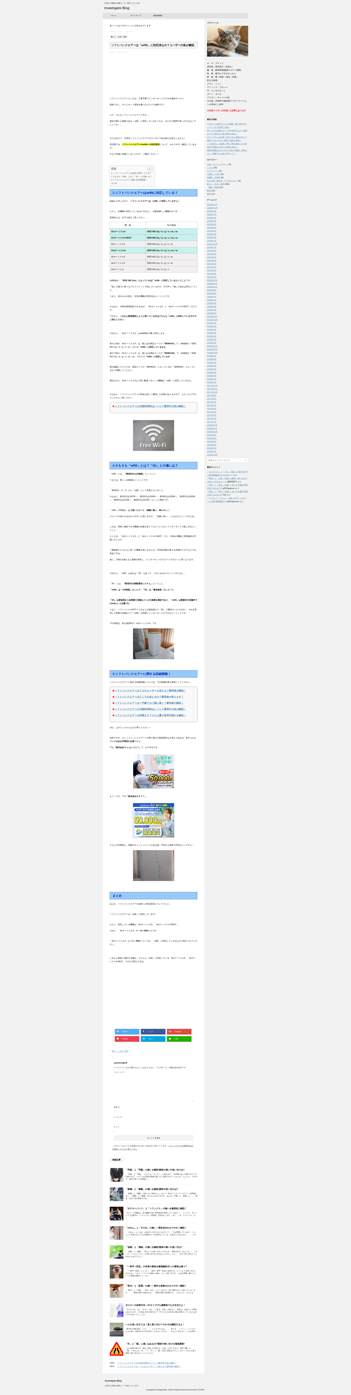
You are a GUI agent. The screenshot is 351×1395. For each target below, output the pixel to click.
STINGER (201, 1390)
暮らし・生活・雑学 (120, 1051)
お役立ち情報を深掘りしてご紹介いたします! (121, 1386)
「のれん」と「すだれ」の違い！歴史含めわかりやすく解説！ (156, 1228)
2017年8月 (211, 399)
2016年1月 (211, 451)
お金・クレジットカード (217, 164)
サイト (117, 1127)
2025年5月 (211, 221)
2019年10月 (212, 320)
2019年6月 (211, 326)
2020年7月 (211, 297)
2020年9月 (211, 290)
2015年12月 (212, 455)
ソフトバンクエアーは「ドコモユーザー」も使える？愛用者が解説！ (149, 1366)
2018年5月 (211, 369)
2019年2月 (211, 339)
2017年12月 (212, 386)
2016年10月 (212, 432)
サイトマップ (135, 16)
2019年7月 (211, 323)
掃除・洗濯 (213, 187)
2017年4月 (211, 412)
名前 (117, 1107)
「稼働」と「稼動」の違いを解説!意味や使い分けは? (151, 1189)
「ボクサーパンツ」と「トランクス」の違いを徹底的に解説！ (156, 1208)
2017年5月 (211, 409)
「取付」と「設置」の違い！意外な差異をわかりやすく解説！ (156, 1286)
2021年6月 (211, 260)
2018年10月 (212, 353)
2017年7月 (211, 402)
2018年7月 (211, 363)
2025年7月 (211, 214)
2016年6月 (211, 441)
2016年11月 (212, 428)
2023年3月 (211, 234)
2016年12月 (212, 425)
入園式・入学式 (213, 174)
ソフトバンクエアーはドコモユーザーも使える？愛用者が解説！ (150, 690)
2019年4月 (211, 333)
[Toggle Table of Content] (148, 169)
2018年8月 (211, 359)
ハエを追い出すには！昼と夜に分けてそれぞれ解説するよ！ (155, 1324)
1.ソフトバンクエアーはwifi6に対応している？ (131, 173)
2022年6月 (211, 251)
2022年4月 (211, 257)
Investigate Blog (116, 8)
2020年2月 (211, 313)
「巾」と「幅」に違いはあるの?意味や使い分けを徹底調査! (155, 1344)
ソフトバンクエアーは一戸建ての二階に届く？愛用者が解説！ (149, 703)
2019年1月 (211, 343)
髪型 (209, 194)
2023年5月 (211, 228)
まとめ (114, 183)
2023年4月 (211, 231)
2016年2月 (211, 448)
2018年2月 (211, 379)
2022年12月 (212, 244)
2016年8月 (211, 438)
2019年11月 (212, 316)
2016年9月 (211, 435)
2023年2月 (211, 237)
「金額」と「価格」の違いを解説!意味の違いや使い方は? (153, 1247)
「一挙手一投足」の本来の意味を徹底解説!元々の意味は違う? (156, 1266)
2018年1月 (211, 382)
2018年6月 (211, 366)
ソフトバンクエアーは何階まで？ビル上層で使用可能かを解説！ (150, 715)
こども (210, 167)
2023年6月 (211, 224)
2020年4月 (211, 307)
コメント (119, 1072)
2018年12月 (212, 346)
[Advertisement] (153, 74)
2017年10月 (212, 392)
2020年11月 (212, 284)
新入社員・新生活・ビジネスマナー (222, 181)
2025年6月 (211, 218)
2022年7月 (211, 247)
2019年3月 (211, 336)
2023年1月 (211, 241)
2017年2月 (211, 418)
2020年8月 (211, 293)
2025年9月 (211, 211)
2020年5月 (211, 303)
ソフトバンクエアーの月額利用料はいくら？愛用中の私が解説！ (150, 406)
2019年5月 (211, 330)
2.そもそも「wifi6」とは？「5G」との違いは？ (131, 176)
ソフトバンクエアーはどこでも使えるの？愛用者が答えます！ (149, 696)
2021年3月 (211, 270)
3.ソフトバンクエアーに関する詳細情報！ (129, 180)
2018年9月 (211, 356)
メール (118, 1117)
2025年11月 (212, 205)
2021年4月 (211, 267)
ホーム (114, 16)
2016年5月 (211, 445)
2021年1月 (211, 277)
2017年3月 (211, 415)
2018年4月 (211, 372)
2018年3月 (211, 376)
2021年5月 (211, 264)
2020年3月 (211, 310)
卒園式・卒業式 (213, 177)
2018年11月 (212, 349)
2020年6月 (211, 300)
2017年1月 (211, 422)
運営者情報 (157, 16)
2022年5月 (211, 254)
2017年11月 (212, 389)
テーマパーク (213, 171)
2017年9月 (211, 395)
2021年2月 (211, 274)
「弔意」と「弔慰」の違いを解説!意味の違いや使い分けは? (155, 1170)
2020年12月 (212, 280)
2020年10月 (212, 287)
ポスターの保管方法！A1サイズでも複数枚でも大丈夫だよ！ (155, 1305)
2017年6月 (211, 405)
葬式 (209, 191)
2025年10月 (212, 208)
